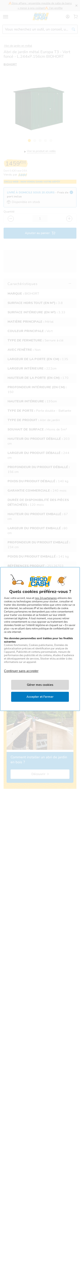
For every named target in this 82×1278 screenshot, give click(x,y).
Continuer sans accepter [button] (21, 669)
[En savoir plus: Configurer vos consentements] (40, 685)
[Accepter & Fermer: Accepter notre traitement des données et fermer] (40, 697)
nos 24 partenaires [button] (46, 598)
